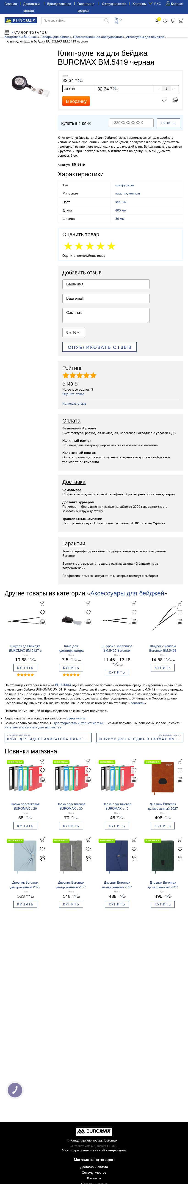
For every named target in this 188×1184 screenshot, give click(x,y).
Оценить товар (73, 393)
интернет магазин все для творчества (33, 727)
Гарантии (73, 543)
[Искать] (106, 20)
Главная (11, 3)
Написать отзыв (74, 403)
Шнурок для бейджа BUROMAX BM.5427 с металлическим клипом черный (141, 739)
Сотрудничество (114, 3)
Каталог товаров (29, 32)
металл (134, 193)
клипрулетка (124, 185)
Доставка (74, 482)
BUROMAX (63, 684)
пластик (121, 193)
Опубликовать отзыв (100, 347)
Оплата (71, 420)
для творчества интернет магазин (79, 722)
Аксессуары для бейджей (127, 592)
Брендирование (59, 3)
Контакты (140, 3)
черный (121, 201)
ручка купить (76, 718)
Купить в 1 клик (76, 123)
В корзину (76, 101)
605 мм (120, 210)
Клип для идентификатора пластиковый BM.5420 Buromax (49, 739)
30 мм (119, 218)
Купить (168, 123)
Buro (24, 20)
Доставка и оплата (94, 1166)
